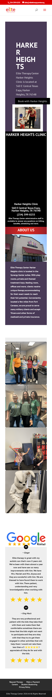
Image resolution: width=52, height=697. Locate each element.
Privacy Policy (24, 687)
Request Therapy (16, 682)
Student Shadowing (29, 684)
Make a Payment (33, 682)
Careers (15, 684)
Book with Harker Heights (32, 101)
